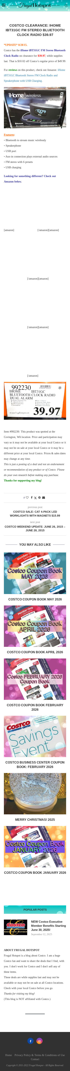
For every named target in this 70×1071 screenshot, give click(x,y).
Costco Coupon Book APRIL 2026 (35, 652)
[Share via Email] (43, 497)
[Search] (66, 5)
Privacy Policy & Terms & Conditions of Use (40, 1055)
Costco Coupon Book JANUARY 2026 (35, 872)
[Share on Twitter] (35, 498)
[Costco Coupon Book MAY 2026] (35, 573)
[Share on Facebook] (31, 497)
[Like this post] (27, 497)
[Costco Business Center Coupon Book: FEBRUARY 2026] (35, 736)
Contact (35, 1059)
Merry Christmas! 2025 (35, 819)
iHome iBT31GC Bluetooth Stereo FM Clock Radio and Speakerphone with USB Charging (34, 75)
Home (8, 1055)
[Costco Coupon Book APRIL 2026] (35, 626)
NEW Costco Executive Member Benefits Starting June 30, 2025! (48, 925)
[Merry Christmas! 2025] (35, 793)
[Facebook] (30, 1041)
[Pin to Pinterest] (39, 497)
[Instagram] (39, 1041)
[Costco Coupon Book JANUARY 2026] (35, 846)
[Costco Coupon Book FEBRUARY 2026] (35, 679)
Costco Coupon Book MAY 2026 (35, 599)
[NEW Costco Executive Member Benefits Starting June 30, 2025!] (15, 927)
